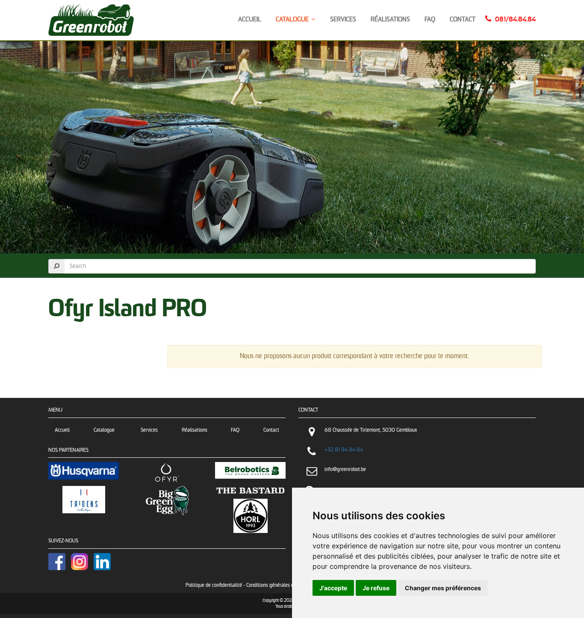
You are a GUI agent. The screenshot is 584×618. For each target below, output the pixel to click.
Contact (462, 19)
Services (343, 19)
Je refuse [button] (376, 588)
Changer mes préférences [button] (443, 588)
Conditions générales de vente (277, 585)
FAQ (430, 19)
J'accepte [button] (333, 588)
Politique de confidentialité (214, 585)
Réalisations (390, 19)
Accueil (249, 19)
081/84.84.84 (515, 19)
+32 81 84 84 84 (343, 449)
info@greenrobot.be (345, 469)
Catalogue (293, 19)
